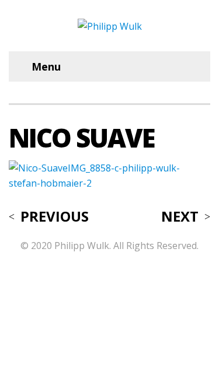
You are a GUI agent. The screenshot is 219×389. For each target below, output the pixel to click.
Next (180, 216)
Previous (54, 216)
